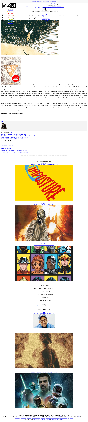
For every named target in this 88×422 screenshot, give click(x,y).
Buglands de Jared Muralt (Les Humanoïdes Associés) (13, 138)
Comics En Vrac (46, 15)
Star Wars (55, 7)
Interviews (46, 21)
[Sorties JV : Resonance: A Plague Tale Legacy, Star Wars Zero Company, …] (44, 407)
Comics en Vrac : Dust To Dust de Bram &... (44, 204)
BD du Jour (45, 16)
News (46, 14)
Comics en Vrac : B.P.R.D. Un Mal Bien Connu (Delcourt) (15, 152)
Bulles (31, 416)
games (43, 370)
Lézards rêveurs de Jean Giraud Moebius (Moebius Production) (15, 137)
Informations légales (64, 418)
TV (79, 416)
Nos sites (29, 418)
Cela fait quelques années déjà (46, 294)
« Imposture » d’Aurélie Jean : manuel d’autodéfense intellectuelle (44, 164)
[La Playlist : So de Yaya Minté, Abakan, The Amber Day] (44, 367)
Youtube (48, 419)
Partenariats (48, 418)
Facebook (44, 419)
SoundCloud (53, 419)
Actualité (43, 418)
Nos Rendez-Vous (36, 418)
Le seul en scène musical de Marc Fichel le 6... (44, 313)
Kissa (41, 416)
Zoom (69, 416)
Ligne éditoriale (23, 418)
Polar (59, 7)
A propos (17, 418)
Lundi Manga (46, 18)
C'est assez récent (46, 297)
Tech (60, 416)
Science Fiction (49, 7)
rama (44, 312)
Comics (44, 7)
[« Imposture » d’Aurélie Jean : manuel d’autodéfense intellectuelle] (44, 200)
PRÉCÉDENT (7, 145)
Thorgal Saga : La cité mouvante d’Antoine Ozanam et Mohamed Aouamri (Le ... (19, 135)
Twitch (58, 419)
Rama (20, 416)
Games (11, 416)
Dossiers (46, 20)
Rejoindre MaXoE (55, 418)
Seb (2, 121)
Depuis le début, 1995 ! (46, 291)
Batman (62, 7)
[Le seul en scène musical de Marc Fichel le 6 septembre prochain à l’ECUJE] (44, 327)
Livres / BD (43, 163)
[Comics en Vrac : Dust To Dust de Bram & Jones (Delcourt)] (44, 240)
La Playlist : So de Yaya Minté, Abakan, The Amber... (44, 332)
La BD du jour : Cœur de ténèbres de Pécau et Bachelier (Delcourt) (15, 150)
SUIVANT (6, 148)
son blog (14, 140)
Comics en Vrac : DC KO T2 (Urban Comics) (44, 245)
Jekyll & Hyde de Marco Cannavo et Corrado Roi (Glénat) (14, 134)
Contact (71, 418)
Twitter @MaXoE (37, 419)
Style (50, 416)
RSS (62, 419)
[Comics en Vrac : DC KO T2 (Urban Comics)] (44, 280)
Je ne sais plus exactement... (46, 300)
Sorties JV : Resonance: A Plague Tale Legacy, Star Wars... (44, 372)
